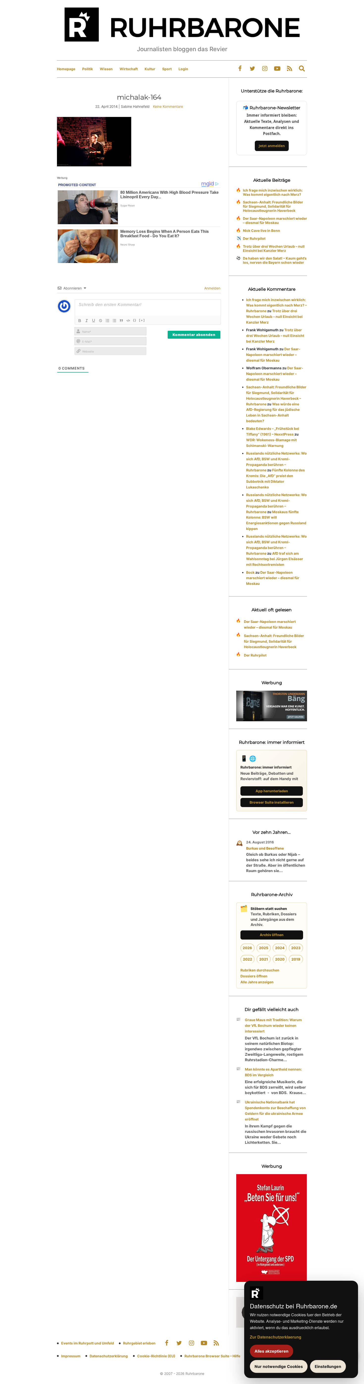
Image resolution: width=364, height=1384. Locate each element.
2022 (247, 959)
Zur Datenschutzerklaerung (275, 1337)
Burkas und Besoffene (265, 848)
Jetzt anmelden (272, 145)
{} (134, 320)
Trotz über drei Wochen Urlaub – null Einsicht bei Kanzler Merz (274, 248)
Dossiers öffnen (253, 976)
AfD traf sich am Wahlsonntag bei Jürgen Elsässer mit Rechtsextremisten (274, 559)
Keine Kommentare (168, 106)
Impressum (70, 1356)
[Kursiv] (86, 321)
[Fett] (79, 321)
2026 (247, 948)
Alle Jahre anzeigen (257, 982)
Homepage (66, 69)
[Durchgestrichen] (100, 321)
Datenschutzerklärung (109, 1356)
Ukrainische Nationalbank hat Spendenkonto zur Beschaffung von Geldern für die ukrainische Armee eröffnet (275, 1110)
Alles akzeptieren (271, 1351)
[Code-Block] (128, 321)
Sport (167, 69)
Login (183, 69)
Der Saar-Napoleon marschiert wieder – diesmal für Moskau (275, 220)
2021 (263, 959)
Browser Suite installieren (272, 802)
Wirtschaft (129, 69)
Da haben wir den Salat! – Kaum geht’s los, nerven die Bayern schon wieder (275, 260)
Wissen (106, 69)
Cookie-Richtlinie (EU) (156, 1356)
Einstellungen (328, 1366)
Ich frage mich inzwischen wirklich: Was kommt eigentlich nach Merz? (273, 192)
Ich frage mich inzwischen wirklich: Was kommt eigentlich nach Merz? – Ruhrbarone (276, 305)
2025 (263, 948)
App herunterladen (272, 791)
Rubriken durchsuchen (259, 970)
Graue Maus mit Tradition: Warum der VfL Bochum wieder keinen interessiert (273, 1025)
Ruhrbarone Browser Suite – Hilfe (212, 1356)
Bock (250, 572)
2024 (280, 948)
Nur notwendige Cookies (279, 1366)
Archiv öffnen (272, 935)
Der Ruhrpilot (254, 238)
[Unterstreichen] (93, 321)
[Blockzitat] (121, 321)
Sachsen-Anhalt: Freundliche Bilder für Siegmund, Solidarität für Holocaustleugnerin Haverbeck (273, 206)
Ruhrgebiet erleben (139, 1343)
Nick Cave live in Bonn (261, 230)
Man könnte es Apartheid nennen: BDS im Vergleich (273, 1072)
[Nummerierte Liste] (107, 321)
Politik (87, 69)
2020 (280, 959)
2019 (295, 959)
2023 (296, 948)
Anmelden (211, 288)
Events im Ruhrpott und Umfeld (87, 1343)
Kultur (150, 69)
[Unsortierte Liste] (114, 321)
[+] (142, 320)
